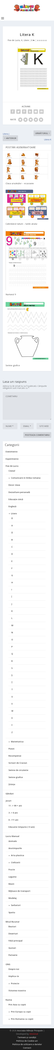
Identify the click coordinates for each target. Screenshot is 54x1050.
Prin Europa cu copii (21, 1011)
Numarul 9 (11, 294)
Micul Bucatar (13, 921)
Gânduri (10, 793)
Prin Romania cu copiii (22, 1019)
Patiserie (12, 955)
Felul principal (15, 940)
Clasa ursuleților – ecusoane (20, 183)
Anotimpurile (15, 848)
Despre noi (13, 969)
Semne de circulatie (18, 770)
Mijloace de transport (19, 891)
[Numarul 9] (27, 260)
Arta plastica (17, 855)
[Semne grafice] (27, 330)
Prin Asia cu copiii (17, 1004)
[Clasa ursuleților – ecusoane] (27, 166)
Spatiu (11, 912)
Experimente (12, 458)
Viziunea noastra (17, 990)
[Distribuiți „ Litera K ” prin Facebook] (13, 111)
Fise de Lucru (14, 40)
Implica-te (13, 976)
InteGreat (33, 1033)
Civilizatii (15, 862)
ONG (8, 964)
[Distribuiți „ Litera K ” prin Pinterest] (24, 111)
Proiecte (15, 983)
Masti (11, 883)
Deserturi (13, 933)
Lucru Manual (12, 836)
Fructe (11, 869)
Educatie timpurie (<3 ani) (21, 827)
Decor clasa (14, 485)
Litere (26, 40)
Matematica (17, 741)
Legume (12, 876)
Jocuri (8, 800)
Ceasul (11, 470)
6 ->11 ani (13, 819)
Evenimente (11, 451)
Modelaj (12, 898)
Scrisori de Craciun (17, 762)
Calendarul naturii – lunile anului (21, 223)
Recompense (14, 755)
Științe (11, 784)
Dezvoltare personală (19, 492)
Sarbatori (16, 905)
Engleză (12, 506)
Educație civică (15, 499)
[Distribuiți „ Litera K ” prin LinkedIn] (30, 111)
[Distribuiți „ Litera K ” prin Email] (36, 111)
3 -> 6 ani (13, 812)
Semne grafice (13, 365)
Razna (9, 999)
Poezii (11, 748)
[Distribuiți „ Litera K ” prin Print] (41, 111)
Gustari (12, 948)
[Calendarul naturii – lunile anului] (27, 204)
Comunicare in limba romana (25, 477)
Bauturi (12, 926)
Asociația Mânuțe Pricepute (30, 1030)
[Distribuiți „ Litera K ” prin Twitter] (18, 111)
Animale (12, 841)
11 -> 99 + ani (15, 805)
